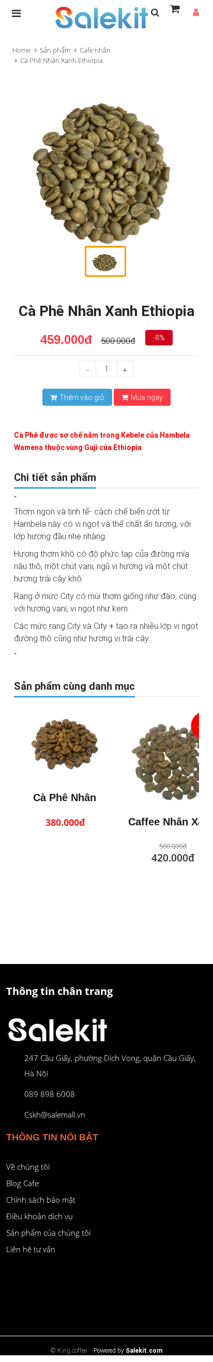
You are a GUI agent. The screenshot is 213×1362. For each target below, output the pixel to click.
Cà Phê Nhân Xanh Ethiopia (61, 60)
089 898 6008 (49, 1094)
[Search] (155, 13)
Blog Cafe (22, 1183)
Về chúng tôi (28, 1166)
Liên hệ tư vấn (30, 1249)
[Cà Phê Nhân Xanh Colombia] (65, 746)
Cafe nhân (95, 50)
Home (21, 50)
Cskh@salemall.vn (54, 1114)
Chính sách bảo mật (40, 1199)
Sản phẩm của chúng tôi (48, 1232)
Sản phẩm (55, 50)
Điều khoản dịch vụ (39, 1216)
